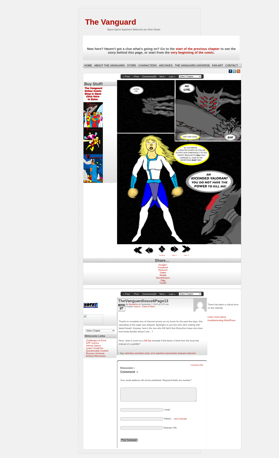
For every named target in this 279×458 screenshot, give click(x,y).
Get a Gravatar (180, 419)
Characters (147, 65)
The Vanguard (110, 22)
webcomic (191, 353)
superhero (160, 353)
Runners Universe (95, 353)
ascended (139, 353)
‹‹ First (126, 76)
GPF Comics (92, 343)
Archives (166, 65)
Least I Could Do (94, 348)
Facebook (230, 71)
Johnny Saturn (93, 345)
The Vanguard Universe (192, 65)
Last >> (186, 255)
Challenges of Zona (96, 340)
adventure (129, 353)
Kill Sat (147, 340)
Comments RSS (197, 365)
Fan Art (217, 65)
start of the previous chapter (198, 49)
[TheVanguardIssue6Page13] (179, 243)
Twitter (234, 71)
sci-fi (153, 353)
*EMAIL (175, 418)
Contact (231, 65)
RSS (239, 71)
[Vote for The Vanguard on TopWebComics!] (91, 307)
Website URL (170, 427)
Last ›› (172, 76)
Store (131, 65)
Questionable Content (97, 350)
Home (88, 65)
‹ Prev (136, 76)
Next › (163, 76)
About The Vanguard (109, 65)
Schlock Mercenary (96, 356)
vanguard (182, 353)
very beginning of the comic (192, 52)
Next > (174, 255)
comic (147, 353)
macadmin (133, 304)
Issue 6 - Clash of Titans (144, 306)
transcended (171, 353)
